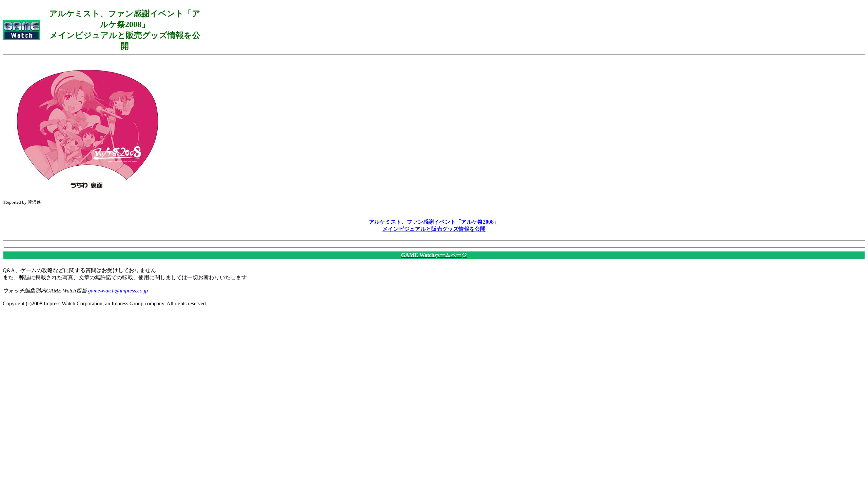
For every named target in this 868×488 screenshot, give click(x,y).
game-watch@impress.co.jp (118, 290)
